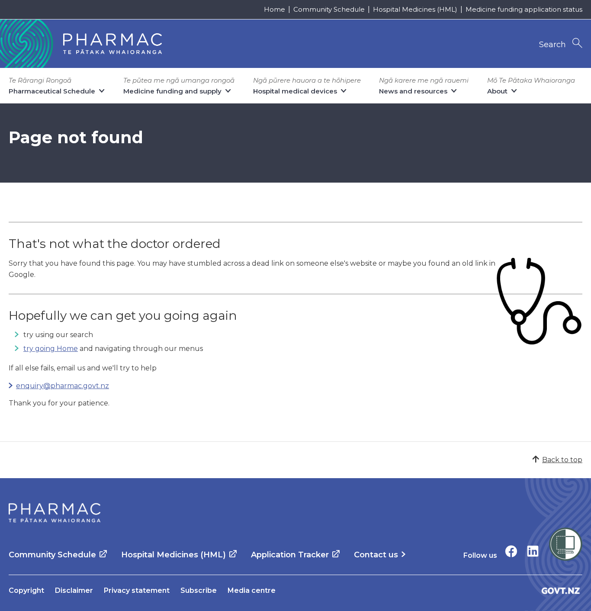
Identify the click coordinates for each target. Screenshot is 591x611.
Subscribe (198, 590)
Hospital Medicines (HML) (415, 9)
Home (274, 9)
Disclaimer (74, 590)
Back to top (562, 460)
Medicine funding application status (524, 9)
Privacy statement (137, 590)
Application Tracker (290, 555)
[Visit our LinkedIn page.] (532, 551)
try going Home (50, 348)
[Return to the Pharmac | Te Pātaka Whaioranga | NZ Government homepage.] (54, 512)
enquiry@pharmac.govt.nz (62, 386)
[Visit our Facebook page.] (511, 551)
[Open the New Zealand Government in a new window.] (560, 590)
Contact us (376, 555)
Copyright (26, 590)
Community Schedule (329, 9)
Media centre (252, 590)
